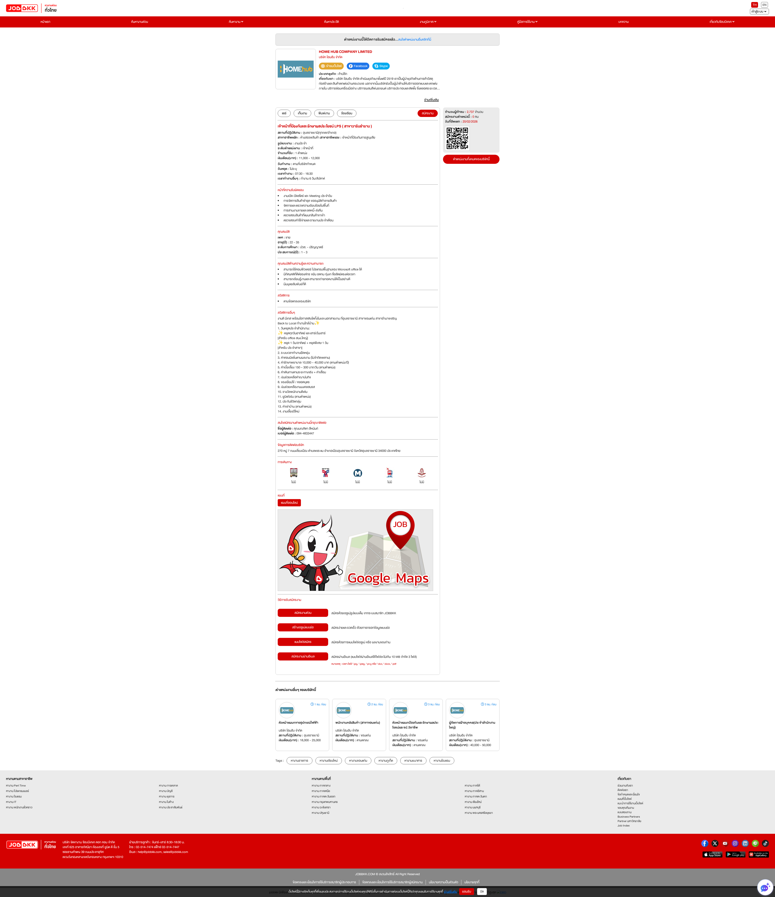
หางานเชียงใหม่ (329, 760)
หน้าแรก (45, 21)
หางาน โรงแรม (14, 796)
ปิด (482, 891)
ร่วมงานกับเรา (625, 785)
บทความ (623, 21)
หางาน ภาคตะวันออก (323, 796)
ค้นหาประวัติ (331, 21)
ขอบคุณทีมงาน (626, 808)
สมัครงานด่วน (302, 612)
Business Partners (629, 816)
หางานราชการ (299, 760)
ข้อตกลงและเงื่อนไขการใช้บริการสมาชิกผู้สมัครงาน (392, 882)
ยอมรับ (466, 891)
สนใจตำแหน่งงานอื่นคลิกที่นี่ (414, 39)
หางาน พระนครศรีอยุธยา (479, 813)
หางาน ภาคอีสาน (474, 791)
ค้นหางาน (235, 21)
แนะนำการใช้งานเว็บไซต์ (630, 803)
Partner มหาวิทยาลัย (629, 821)
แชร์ (284, 113)
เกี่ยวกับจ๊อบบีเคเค (721, 21)
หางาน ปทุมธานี (320, 813)
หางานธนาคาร (413, 760)
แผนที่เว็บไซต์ (625, 799)
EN (764, 4)
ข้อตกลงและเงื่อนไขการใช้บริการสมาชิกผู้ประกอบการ (324, 882)
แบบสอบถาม (625, 812)
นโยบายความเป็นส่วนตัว (443, 882)
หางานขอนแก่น (358, 760)
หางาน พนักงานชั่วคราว (19, 807)
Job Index (624, 825)
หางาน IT (11, 802)
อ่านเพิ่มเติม (450, 891)
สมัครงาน (428, 113)
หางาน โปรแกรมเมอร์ (17, 791)
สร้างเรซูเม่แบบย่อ (303, 627)
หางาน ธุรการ (166, 796)
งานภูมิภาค (427, 21)
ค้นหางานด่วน (139, 21)
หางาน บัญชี (166, 791)
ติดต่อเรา (623, 790)
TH (755, 4)
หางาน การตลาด (168, 785)
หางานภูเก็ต (386, 760)
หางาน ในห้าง (166, 802)
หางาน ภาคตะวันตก (476, 796)
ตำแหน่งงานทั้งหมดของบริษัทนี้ (471, 159)
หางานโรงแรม (442, 760)
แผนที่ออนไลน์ (289, 502)
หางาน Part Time (16, 785)
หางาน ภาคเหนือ (321, 791)
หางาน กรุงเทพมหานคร (325, 802)
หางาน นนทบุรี (473, 807)
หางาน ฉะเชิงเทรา (321, 807)
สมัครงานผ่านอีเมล (303, 656)
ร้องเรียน (346, 113)
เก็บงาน (302, 113)
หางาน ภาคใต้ (472, 785)
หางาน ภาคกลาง (321, 785)
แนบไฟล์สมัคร (302, 642)
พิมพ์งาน (324, 113)
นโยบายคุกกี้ (471, 882)
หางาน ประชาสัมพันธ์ (170, 807)
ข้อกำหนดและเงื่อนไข (629, 794)
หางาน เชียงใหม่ (473, 802)
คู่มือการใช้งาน (526, 21)
